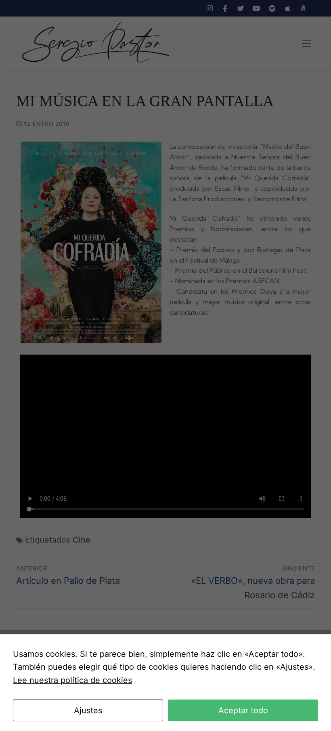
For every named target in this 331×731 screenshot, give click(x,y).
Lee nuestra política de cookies (72, 680)
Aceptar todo (243, 710)
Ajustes (88, 710)
